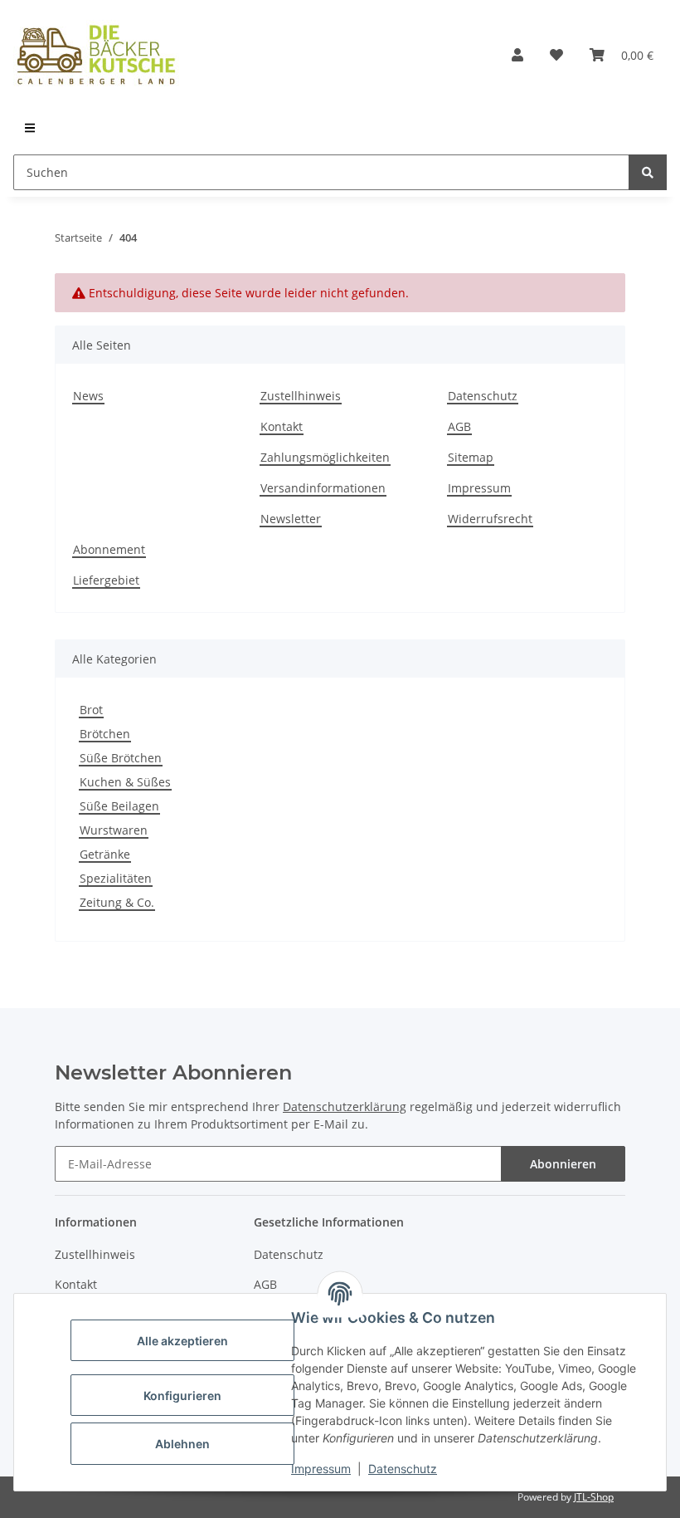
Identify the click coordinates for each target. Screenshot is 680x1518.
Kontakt (281, 426)
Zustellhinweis (300, 396)
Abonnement (109, 549)
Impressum (321, 1469)
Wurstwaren (114, 830)
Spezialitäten (116, 878)
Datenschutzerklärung (344, 1106)
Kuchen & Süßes (125, 782)
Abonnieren (563, 1164)
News (88, 396)
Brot (91, 709)
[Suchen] (648, 172)
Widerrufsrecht (490, 518)
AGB (459, 426)
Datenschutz (402, 1469)
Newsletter (290, 518)
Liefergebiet (106, 580)
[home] (96, 55)
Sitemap (470, 457)
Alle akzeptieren (182, 1341)
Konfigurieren (182, 1395)
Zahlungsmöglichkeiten (325, 457)
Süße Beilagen (119, 806)
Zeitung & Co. (117, 902)
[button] (517, 54)
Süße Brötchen (121, 758)
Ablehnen (182, 1444)
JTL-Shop (594, 1497)
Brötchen (105, 734)
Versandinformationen (323, 488)
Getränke (105, 854)
